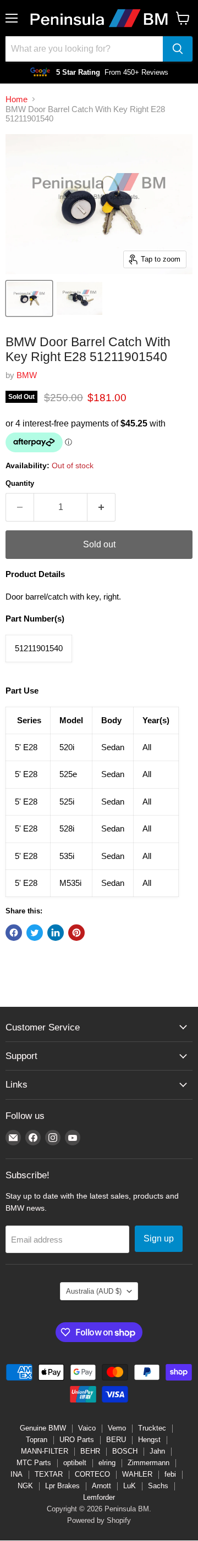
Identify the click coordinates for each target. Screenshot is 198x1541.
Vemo (117, 1428)
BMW (26, 375)
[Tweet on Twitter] (34, 932)
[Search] (178, 49)
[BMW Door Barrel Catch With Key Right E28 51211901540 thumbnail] (29, 298)
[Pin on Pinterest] (76, 932)
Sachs (158, 1486)
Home (17, 99)
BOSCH (125, 1451)
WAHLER (137, 1474)
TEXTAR (49, 1474)
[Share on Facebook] (14, 932)
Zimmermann (148, 1463)
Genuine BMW (43, 1428)
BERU (116, 1439)
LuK (129, 1486)
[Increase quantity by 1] (101, 507)
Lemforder (99, 1497)
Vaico (87, 1428)
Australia (94, 1291)
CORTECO (92, 1474)
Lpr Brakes (62, 1486)
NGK (25, 1486)
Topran (36, 1439)
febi (170, 1474)
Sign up (159, 1238)
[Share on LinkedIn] (55, 932)
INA (16, 1474)
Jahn (157, 1451)
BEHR (90, 1451)
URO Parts (76, 1439)
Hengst (149, 1439)
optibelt (74, 1463)
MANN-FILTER (44, 1451)
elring (107, 1463)
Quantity (20, 483)
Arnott (101, 1486)
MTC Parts (33, 1463)
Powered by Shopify (99, 1520)
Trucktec (152, 1428)
